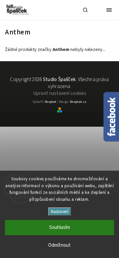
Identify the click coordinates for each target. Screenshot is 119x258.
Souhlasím (59, 227)
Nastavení (59, 211)
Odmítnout (59, 245)
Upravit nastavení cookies (59, 93)
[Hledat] (85, 10)
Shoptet (50, 102)
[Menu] (109, 10)
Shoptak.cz (78, 102)
